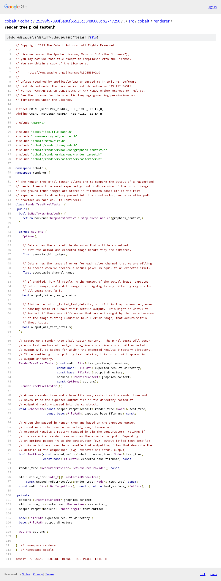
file (93, 37)
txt (202, 574)
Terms (49, 574)
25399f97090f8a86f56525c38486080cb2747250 (78, 21)
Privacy (38, 574)
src (131, 21)
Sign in (212, 7)
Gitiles (26, 574)
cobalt (11, 21)
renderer (161, 21)
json (213, 574)
